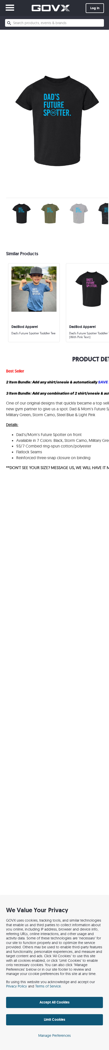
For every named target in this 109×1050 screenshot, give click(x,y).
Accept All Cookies (54, 1002)
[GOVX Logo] (51, 8)
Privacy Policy (16, 986)
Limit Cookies (54, 1019)
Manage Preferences (54, 1035)
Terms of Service (48, 986)
